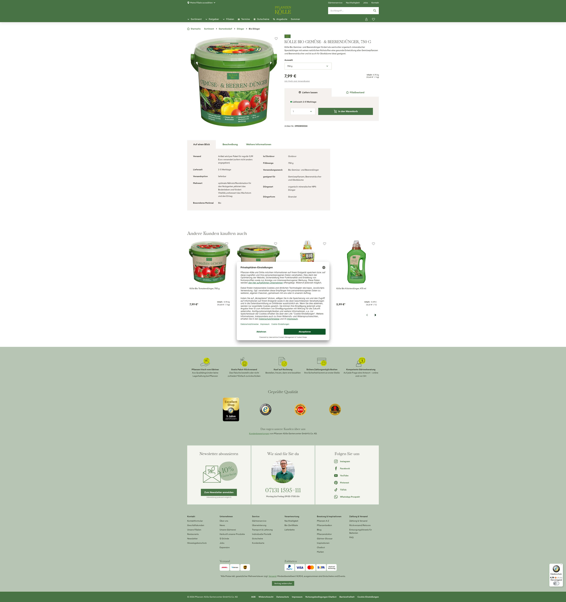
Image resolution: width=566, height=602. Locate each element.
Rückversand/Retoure (360, 525)
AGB (253, 597)
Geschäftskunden (195, 525)
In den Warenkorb (348, 111)
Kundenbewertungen (259, 433)
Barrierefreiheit (346, 597)
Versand (272, 576)
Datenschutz (282, 597)
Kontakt (375, 2)
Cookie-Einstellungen (368, 597)
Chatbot (321, 547)
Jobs (365, 2)
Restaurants (193, 534)
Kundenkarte (258, 543)
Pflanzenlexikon (324, 525)
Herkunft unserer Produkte (232, 534)
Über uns (224, 521)
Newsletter (192, 538)
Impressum (297, 597)
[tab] (355, 92)
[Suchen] (375, 10)
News (222, 525)
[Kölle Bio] (331, 36)
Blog (319, 529)
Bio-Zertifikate (291, 525)
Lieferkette (289, 529)
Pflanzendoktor (324, 534)
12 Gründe (224, 538)
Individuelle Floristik (261, 534)
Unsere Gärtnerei (228, 529)
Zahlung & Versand (358, 521)
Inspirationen (323, 543)
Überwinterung (259, 525)
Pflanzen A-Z (323, 521)
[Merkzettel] (373, 19)
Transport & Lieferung (262, 529)
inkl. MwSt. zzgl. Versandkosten (297, 81)
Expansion (225, 547)
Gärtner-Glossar (325, 538)
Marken (320, 552)
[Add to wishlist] (226, 243)
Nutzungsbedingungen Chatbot (321, 597)
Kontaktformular (195, 521)
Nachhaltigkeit (353, 2)
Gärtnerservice (335, 2)
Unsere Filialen (194, 529)
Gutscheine (257, 538)
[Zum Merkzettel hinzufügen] (276, 38)
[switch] (556, 583)
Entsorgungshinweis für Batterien (360, 531)
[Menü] (561, 565)
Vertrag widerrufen (283, 583)
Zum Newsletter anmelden (218, 492)
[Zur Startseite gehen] (283, 10)
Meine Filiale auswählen (201, 2)
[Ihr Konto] (366, 19)
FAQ (351, 537)
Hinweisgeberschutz (197, 543)
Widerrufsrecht (266, 597)
